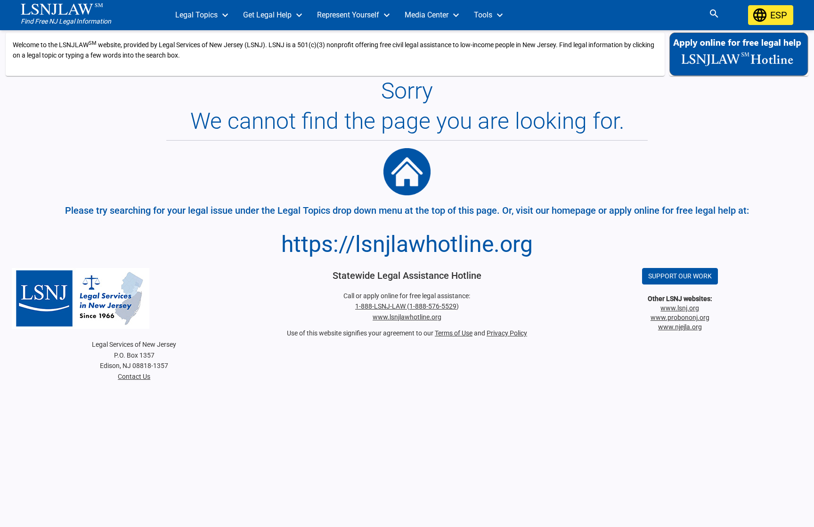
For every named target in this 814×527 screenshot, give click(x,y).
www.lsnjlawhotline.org (407, 317)
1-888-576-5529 (432, 306)
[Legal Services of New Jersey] (134, 298)
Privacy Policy (507, 333)
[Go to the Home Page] (407, 171)
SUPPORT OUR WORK (680, 276)
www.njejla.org (680, 327)
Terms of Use (453, 333)
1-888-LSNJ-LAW (381, 306)
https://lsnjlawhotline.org (407, 244)
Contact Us (134, 376)
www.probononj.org (680, 317)
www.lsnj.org (679, 308)
